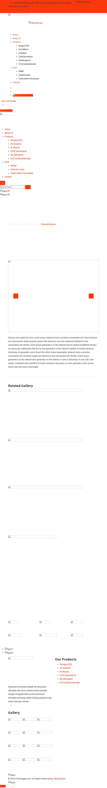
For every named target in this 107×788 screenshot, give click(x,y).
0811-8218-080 (9, 101)
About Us (17, 38)
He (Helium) (23, 49)
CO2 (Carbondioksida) (27, 64)
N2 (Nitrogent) (24, 60)
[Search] (13, 88)
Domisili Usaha (24, 75)
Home (15, 34)
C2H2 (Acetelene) (26, 56)
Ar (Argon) (23, 53)
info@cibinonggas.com (20, 10)
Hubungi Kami (6, 110)
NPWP (21, 71)
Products (17, 42)
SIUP (15, 67)
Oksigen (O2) (24, 45)
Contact (16, 82)
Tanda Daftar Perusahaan (29, 78)
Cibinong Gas (60, 778)
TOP (4, 786)
